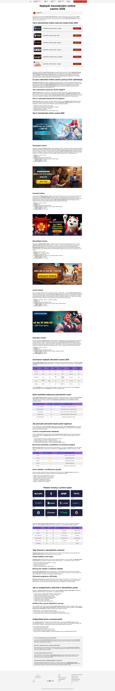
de (71, 682)
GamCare (44, 631)
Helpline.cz (48, 631)
